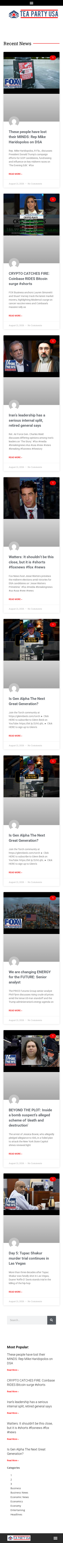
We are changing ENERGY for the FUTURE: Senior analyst (30, 977)
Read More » (15, 174)
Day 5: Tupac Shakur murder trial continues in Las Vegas (29, 1258)
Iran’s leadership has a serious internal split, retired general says (27, 420)
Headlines (16, 1514)
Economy (15, 1505)
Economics (16, 1501)
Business (15, 1488)
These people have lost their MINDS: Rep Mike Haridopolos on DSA (28, 137)
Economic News (19, 1497)
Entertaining (17, 1510)
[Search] (51, 1320)
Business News (19, 1492)
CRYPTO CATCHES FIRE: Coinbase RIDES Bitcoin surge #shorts (29, 278)
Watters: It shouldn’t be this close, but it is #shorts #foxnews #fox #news (31, 562)
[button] (31, 3)
